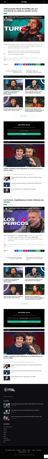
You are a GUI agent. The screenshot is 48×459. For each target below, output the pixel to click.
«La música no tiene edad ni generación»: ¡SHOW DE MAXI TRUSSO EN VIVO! (26, 183)
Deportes (5, 428)
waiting (10, 246)
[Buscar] (43, 2)
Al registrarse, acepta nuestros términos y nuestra (24, 324)
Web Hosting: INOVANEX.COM (28, 454)
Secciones (6, 438)
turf (18, 59)
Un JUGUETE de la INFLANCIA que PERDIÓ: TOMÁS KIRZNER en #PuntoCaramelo (11, 93)
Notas (5, 166)
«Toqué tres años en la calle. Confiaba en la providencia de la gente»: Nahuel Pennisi (26, 178)
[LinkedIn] (5, 53)
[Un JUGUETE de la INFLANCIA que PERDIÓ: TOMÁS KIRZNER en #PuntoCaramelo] (13, 84)
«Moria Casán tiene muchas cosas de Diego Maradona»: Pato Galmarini (33, 92)
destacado (11, 244)
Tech (4, 441)
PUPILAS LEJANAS (39, 244)
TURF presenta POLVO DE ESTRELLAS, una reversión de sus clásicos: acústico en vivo (34, 258)
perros (33, 244)
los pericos (24, 244)
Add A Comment (24, 303)
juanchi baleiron (17, 244)
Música (5, 13)
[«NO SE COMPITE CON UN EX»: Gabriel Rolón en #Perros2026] (7, 190)
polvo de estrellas (7, 59)
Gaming (5, 430)
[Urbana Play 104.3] (24, 2)
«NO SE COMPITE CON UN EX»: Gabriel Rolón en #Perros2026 (23, 189)
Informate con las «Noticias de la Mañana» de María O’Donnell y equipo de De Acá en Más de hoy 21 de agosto (34, 110)
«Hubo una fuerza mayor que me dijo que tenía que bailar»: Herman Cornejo (13, 109)
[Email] (5, 59)
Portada (5, 5)
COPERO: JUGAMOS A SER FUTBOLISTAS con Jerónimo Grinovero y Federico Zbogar (23, 169)
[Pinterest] (5, 56)
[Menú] (5, 2)
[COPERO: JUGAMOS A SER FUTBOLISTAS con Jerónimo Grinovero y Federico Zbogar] (24, 155)
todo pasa (15, 59)
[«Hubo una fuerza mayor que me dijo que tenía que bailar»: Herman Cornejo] (13, 101)
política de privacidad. (33, 324)
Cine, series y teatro (8, 426)
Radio (5, 436)
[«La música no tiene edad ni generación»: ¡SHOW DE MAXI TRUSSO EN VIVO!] (7, 184)
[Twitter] (5, 50)
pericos (29, 244)
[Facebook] (5, 47)
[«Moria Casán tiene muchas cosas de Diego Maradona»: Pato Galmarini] (34, 84)
